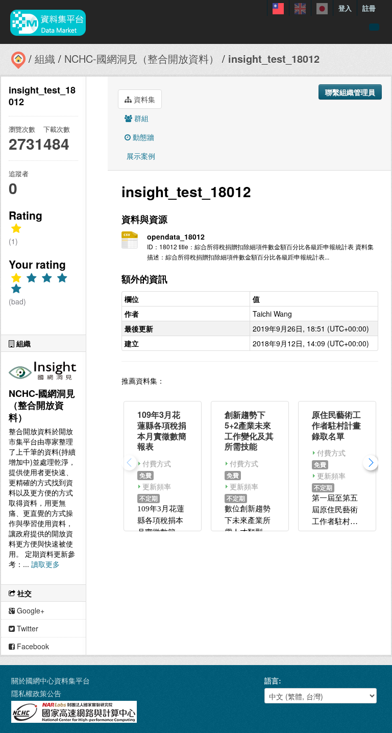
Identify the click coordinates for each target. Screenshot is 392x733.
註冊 (369, 8)
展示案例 (140, 156)
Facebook (32, 646)
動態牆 (142, 137)
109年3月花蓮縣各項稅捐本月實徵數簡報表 (161, 430)
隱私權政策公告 (36, 693)
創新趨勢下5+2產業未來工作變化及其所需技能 (249, 430)
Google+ (29, 610)
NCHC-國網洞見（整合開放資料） (141, 58)
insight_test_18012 (274, 58)
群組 (140, 118)
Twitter (26, 628)
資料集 (143, 99)
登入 (345, 8)
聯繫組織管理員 (350, 92)
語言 (271, 680)
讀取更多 (45, 564)
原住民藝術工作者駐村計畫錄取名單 (336, 425)
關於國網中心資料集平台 (50, 680)
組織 (45, 58)
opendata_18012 (176, 236)
